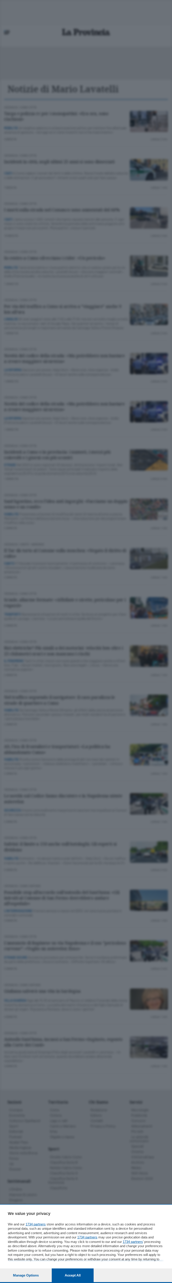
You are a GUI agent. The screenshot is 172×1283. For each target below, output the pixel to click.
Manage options (26, 1275)
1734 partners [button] (36, 1224)
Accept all (73, 1275)
